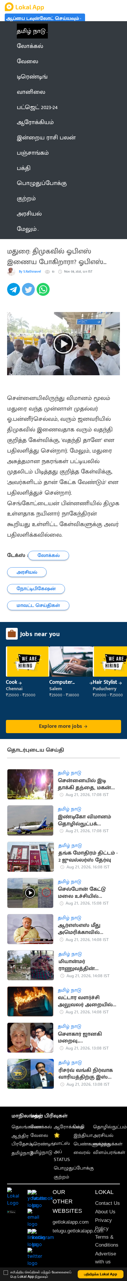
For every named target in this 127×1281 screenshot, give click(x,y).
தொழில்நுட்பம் (110, 1127)
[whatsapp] (44, 292)
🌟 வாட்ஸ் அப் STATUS (62, 1147)
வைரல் (82, 1152)
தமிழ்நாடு (22, 1153)
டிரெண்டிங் (42, 1144)
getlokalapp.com (71, 1222)
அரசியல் (103, 1135)
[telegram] (14, 292)
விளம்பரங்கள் (109, 1152)
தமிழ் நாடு (31, 31)
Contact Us (107, 1203)
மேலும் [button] (27, 229)
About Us (105, 1212)
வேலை (39, 1135)
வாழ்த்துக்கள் (108, 1144)
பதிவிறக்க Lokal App (100, 1274)
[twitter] (29, 292)
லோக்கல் (41, 1127)
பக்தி (79, 1127)
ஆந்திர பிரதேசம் (22, 1140)
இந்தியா (83, 1135)
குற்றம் (61, 1177)
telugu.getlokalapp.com (78, 1231)
